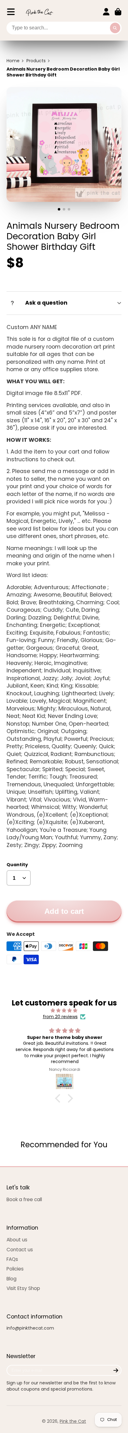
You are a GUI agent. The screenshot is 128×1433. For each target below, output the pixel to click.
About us (17, 1239)
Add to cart (64, 911)
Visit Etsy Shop (23, 1288)
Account (106, 11)
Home (13, 61)
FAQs (12, 1259)
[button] (59, 1098)
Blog (11, 1278)
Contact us (20, 1249)
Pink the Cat (73, 1421)
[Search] (115, 28)
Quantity (17, 865)
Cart (118, 11)
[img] (64, 1010)
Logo (39, 12)
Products (36, 61)
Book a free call (24, 1199)
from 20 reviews (60, 1017)
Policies (15, 1269)
